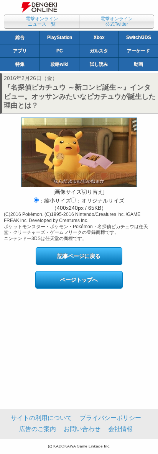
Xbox (99, 37)
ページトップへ (79, 280)
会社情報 (120, 429)
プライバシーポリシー (110, 418)
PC (59, 51)
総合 (20, 37)
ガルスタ (99, 51)
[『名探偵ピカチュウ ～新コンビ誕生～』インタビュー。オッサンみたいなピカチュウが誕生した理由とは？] (79, 152)
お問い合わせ (82, 429)
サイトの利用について (41, 418)
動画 (138, 64)
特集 (20, 64)
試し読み (99, 64)
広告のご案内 (37, 429)
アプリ (20, 51)
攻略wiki (59, 64)
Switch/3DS (138, 37)
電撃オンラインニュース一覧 (42, 21)
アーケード (138, 51)
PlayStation (59, 37)
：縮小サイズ (55, 201)
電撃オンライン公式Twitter (116, 21)
